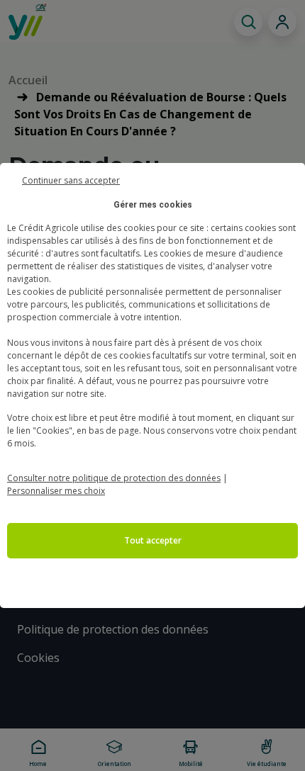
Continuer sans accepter (71, 179)
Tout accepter (153, 540)
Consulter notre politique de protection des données (114, 478)
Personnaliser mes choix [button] (56, 491)
